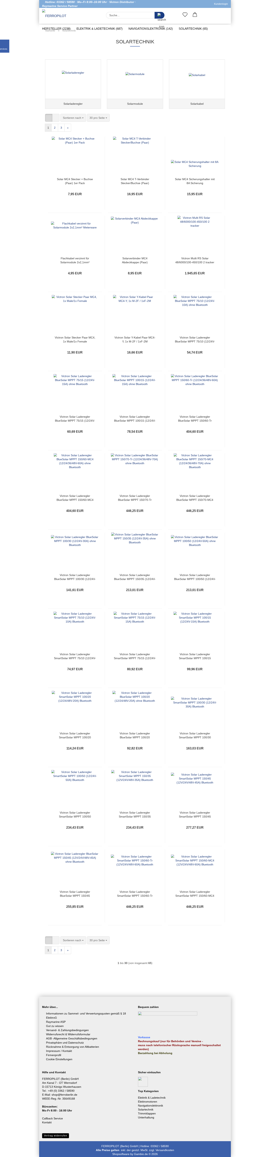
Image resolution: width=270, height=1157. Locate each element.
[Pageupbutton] (259, 1151)
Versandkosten (165, 1150)
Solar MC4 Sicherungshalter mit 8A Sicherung (195, 181)
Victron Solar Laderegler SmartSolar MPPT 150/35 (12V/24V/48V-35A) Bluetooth (134, 815)
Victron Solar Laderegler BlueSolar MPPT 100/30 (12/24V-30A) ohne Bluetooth (75, 577)
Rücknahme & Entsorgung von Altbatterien (72, 1046)
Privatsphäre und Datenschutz (65, 1042)
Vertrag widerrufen (55, 1135)
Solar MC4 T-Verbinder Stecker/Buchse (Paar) (135, 181)
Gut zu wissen (55, 1026)
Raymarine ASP (56, 1021)
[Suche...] (159, 15)
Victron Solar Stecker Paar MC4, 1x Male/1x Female (75, 339)
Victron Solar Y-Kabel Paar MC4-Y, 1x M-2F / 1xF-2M (134, 339)
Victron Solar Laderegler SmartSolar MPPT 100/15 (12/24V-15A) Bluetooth (195, 656)
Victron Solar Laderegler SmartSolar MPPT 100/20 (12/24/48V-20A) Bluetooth (75, 735)
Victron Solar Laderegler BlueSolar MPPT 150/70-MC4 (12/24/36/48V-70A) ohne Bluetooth (194, 498)
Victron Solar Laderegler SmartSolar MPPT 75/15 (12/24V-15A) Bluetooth (135, 656)
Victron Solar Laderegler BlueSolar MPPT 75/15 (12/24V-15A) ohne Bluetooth (75, 419)
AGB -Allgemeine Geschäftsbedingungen (71, 1038)
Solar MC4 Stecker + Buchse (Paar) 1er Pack (75, 181)
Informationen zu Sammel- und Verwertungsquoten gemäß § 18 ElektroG (86, 1015)
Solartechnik (145, 1109)
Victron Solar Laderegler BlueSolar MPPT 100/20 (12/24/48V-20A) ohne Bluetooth (135, 735)
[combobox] (73, 118)
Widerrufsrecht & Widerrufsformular (68, 1034)
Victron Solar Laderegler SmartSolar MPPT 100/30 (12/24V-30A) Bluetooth (195, 735)
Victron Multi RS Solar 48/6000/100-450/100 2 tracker (194, 260)
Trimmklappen (147, 1113)
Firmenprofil (53, 1055)
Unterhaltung (146, 1117)
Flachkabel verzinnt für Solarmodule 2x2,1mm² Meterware (75, 260)
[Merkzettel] (185, 15)
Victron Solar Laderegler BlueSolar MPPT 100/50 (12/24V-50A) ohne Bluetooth (195, 577)
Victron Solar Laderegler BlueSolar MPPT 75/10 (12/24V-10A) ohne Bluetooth (195, 339)
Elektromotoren (147, 1101)
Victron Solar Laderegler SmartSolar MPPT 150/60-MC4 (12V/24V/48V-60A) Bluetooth (194, 894)
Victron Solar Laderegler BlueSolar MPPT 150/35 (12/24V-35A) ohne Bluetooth (135, 577)
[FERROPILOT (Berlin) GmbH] (56, 16)
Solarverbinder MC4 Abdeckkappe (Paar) (135, 260)
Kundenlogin (220, 4)
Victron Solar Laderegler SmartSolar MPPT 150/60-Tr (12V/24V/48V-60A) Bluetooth (134, 894)
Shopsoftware (120, 1154)
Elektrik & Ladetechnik (152, 1097)
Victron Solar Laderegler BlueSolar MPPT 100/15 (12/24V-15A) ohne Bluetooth (135, 419)
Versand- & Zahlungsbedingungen (67, 1030)
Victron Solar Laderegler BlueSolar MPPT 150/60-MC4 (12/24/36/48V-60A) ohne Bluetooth (75, 498)
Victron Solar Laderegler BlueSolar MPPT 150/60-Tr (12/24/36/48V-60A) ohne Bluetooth (195, 419)
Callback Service (52, 1118)
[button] (195, 15)
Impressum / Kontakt (59, 1050)
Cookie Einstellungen (59, 1059)
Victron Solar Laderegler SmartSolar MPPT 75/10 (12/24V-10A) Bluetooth (75, 656)
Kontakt (47, 1122)
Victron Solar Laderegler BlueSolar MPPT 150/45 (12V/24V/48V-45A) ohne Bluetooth (75, 894)
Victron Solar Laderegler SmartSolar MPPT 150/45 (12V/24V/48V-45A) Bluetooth (195, 815)
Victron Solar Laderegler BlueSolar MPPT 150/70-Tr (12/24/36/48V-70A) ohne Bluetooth (135, 498)
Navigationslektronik (150, 1105)
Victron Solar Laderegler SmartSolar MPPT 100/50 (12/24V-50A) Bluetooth (75, 815)
